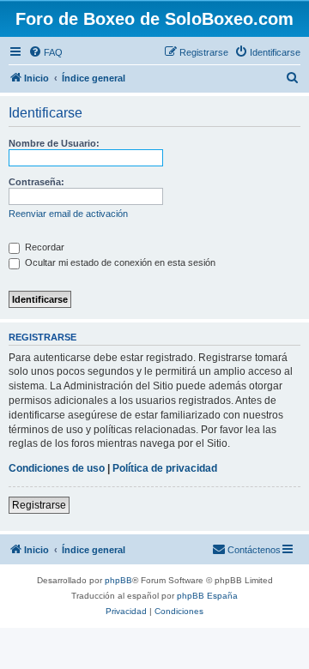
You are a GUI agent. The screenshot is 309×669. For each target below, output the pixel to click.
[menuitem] (45, 52)
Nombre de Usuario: (54, 143)
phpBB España (207, 595)
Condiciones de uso (57, 468)
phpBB (118, 580)
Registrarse (39, 505)
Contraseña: (36, 182)
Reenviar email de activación (68, 213)
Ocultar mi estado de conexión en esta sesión (118, 262)
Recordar (43, 247)
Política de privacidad (164, 468)
